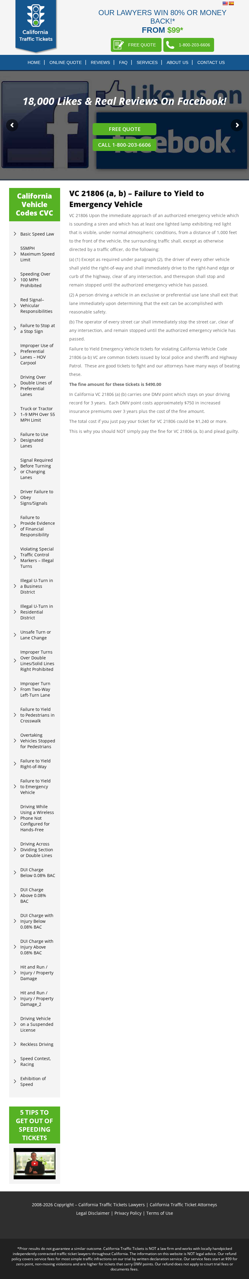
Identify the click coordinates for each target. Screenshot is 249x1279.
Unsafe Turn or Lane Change (35, 635)
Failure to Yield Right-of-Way (35, 763)
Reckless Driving (36, 1044)
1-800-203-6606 (194, 44)
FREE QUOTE (142, 44)
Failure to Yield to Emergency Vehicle (35, 786)
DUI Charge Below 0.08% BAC (37, 872)
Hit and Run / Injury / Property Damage (36, 972)
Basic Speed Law (37, 234)
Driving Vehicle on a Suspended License (36, 1024)
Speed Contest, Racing (35, 1061)
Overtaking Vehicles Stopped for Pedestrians (37, 740)
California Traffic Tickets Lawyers (111, 1204)
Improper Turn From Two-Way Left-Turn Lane (35, 689)
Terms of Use (159, 1213)
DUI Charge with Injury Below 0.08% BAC (36, 921)
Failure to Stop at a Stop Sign (37, 328)
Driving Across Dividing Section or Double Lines (36, 849)
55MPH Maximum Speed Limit (37, 254)
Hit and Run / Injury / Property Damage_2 (36, 998)
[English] (225, 3)
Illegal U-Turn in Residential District (36, 612)
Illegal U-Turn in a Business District (36, 586)
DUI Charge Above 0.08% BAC (33, 895)
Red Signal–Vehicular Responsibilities (36, 305)
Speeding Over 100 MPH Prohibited (35, 279)
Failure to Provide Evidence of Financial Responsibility (37, 525)
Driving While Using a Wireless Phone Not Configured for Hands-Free (37, 818)
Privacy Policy (128, 1213)
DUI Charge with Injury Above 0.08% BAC (36, 947)
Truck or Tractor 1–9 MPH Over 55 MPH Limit (37, 414)
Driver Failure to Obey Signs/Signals (36, 497)
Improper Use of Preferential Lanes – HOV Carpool (36, 354)
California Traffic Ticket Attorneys (183, 1204)
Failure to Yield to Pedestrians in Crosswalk (37, 715)
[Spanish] (231, 3)
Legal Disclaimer (93, 1213)
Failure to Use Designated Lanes (34, 440)
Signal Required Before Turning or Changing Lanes (36, 468)
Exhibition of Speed (33, 1081)
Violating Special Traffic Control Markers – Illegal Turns (37, 557)
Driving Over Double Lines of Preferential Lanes (36, 385)
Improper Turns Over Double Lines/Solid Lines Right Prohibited (37, 660)
